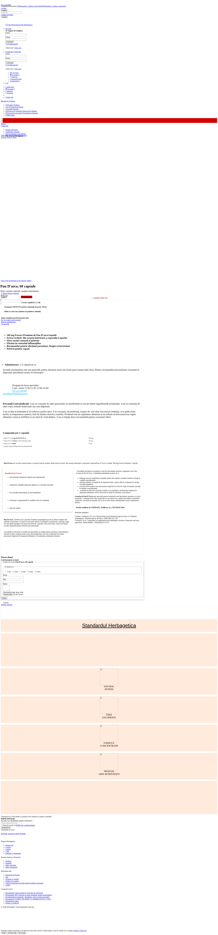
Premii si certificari (12, 903)
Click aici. (17, 48)
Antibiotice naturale (12, 132)
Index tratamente (11, 867)
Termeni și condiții (12, 879)
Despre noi (9, 845)
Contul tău (4, 126)
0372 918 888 (6, 5)
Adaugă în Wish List (100, 298)
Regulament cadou (12, 901)
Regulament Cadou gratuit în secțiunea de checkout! (24, 893)
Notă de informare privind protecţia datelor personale (24, 883)
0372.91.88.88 (19, 390)
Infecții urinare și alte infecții (15, 134)
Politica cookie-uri (80, 931)
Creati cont (9, 97)
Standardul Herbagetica (109, 625)
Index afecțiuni (10, 865)
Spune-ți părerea (13, 293)
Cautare (3, 8)
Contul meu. (9, 87)
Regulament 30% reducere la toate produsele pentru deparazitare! (28, 895)
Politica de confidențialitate (25, 825)
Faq (6, 877)
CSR (7, 851)
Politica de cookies (12, 881)
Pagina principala (11, 130)
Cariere (8, 849)
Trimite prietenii (6, 605)
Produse (8, 861)
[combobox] (11, 12)
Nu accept (22, 933)
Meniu (3, 124)
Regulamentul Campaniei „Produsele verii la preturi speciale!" (27, 897)
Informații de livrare (12, 875)
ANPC (7, 885)
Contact (8, 847)
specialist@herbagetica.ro (15, 393)
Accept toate (12, 933)
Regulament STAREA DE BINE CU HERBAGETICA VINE (28, 899)
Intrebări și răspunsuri (13, 853)
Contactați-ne (15, 81)
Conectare (9, 91)
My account (14, 73)
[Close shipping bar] (2, 121)
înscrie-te (26, 2)
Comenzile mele (16, 79)
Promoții (8, 863)
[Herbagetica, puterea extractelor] (41, 6)
